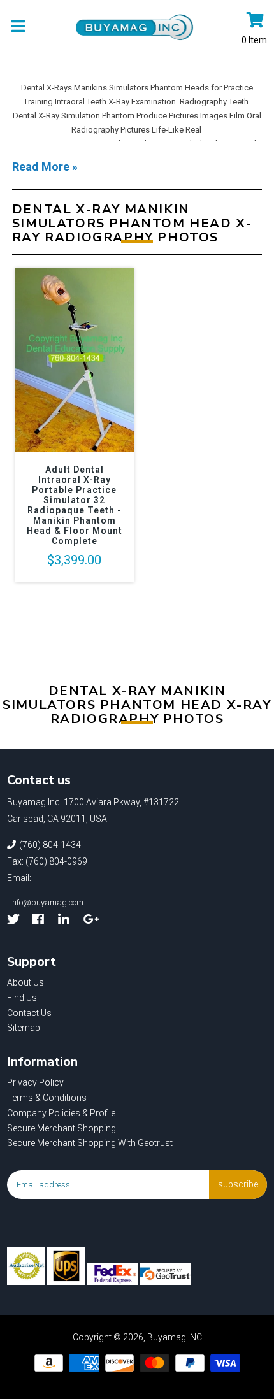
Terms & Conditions (47, 1098)
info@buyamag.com (46, 902)
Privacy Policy (35, 1082)
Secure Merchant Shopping (61, 1128)
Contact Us (29, 1013)
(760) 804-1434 (50, 845)
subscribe (238, 1184)
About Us (25, 982)
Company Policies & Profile (61, 1113)
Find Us (22, 998)
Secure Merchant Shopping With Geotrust (90, 1143)
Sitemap (23, 1027)
